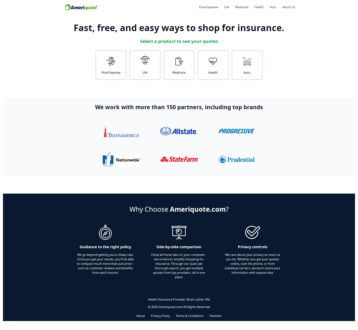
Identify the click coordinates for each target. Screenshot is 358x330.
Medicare (241, 7)
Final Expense (208, 7)
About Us (288, 7)
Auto (273, 7)
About (140, 316)
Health (259, 7)
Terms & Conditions (190, 316)
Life (226, 7)
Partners (216, 316)
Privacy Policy (160, 316)
